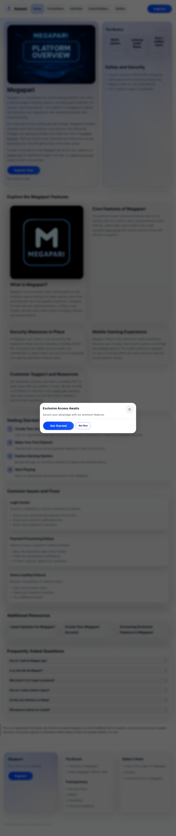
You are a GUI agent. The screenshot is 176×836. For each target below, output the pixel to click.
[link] (58, 425)
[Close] (129, 409)
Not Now (83, 425)
